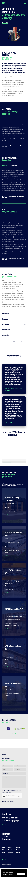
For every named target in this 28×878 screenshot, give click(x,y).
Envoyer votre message (8, 801)
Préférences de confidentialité (8, 874)
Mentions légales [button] (6, 864)
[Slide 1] (12, 733)
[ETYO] (3, 3)
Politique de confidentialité (7, 792)
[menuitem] (4, 481)
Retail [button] (4, 485)
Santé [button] (8, 485)
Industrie (7, 514)
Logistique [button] (5, 484)
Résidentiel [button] (20, 484)
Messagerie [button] (12, 484)
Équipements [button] (5, 483)
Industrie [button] (17, 483)
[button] (25, 3)
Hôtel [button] (11, 483)
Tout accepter (21, 874)
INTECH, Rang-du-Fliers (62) (14, 609)
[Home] (4, 860)
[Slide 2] (14, 733)
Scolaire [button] (13, 485)
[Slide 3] (15, 733)
